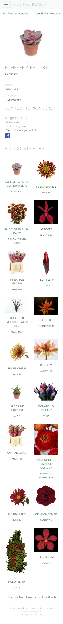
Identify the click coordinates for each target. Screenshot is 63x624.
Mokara (46, 563)
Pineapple (17, 289)
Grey (16, 89)
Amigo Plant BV (28, 62)
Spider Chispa (17, 368)
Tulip (46, 416)
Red (8, 89)
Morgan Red (17, 514)
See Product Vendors (15, 13)
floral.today (49, 608)
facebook (26, 611)
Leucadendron (46, 326)
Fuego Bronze (46, 186)
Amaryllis (46, 371)
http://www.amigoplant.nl (20, 130)
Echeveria (12, 73)
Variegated (14, 100)
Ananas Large (17, 452)
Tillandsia (17, 332)
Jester (46, 320)
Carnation (46, 520)
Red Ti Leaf (46, 279)
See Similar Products (48, 13)
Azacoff (46, 229)
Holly (17, 587)
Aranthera (46, 235)
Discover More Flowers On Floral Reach (31, 597)
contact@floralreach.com (31, 614)
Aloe (17, 416)
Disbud (46, 192)
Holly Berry (17, 581)
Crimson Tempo (46, 514)
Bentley (46, 365)
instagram (36, 611)
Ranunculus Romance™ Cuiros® (46, 463)
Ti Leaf (46, 285)
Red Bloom (46, 556)
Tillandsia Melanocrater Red (17, 321)
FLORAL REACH (30, 4)
